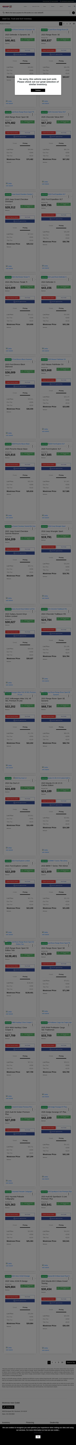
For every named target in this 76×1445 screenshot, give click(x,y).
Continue (38, 90)
